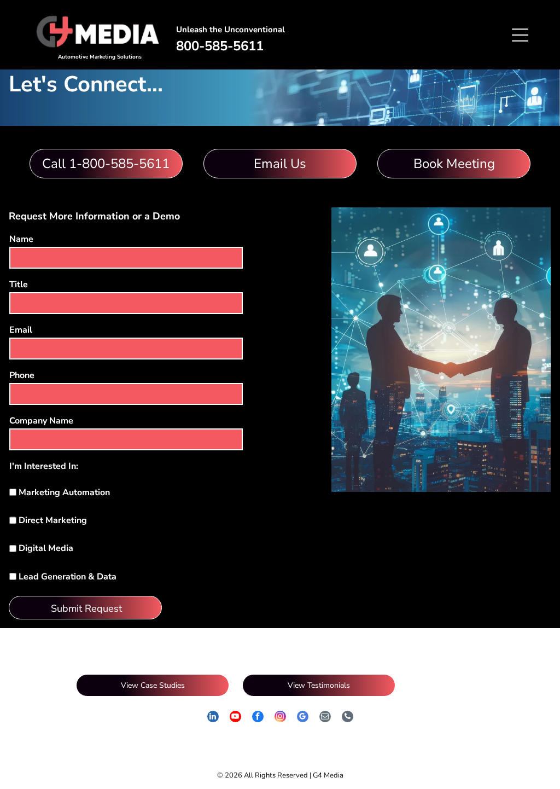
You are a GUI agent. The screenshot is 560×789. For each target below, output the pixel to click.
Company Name (41, 421)
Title (18, 285)
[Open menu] (520, 35)
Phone (21, 375)
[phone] (347, 718)
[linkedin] (213, 718)
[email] (325, 718)
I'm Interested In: (43, 466)
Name (21, 239)
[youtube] (235, 718)
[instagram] (280, 718)
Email (20, 330)
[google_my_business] (302, 718)
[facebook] (258, 718)
